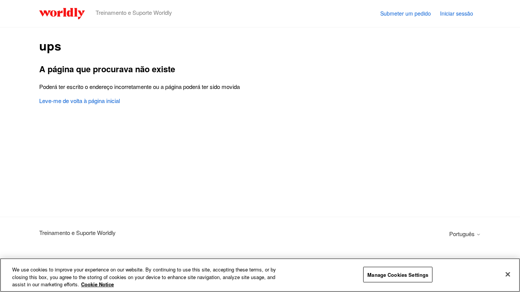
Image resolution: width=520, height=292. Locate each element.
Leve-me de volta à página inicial (79, 101)
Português (462, 233)
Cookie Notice (97, 284)
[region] (260, 275)
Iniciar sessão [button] (456, 13)
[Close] (507, 274)
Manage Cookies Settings (397, 274)
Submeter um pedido (405, 13)
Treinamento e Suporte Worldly (77, 232)
